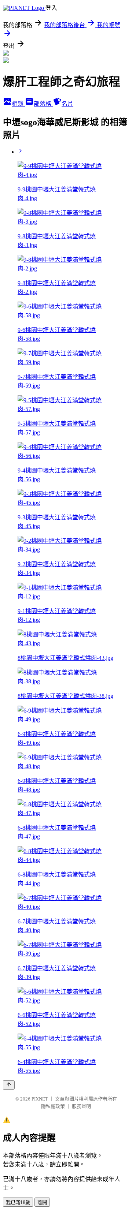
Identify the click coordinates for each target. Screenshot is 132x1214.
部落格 (43, 104)
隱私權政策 (53, 1106)
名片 (67, 104)
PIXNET (40, 1099)
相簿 (18, 104)
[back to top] (9, 1085)
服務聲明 (81, 1106)
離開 (42, 1202)
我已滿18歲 (18, 1202)
